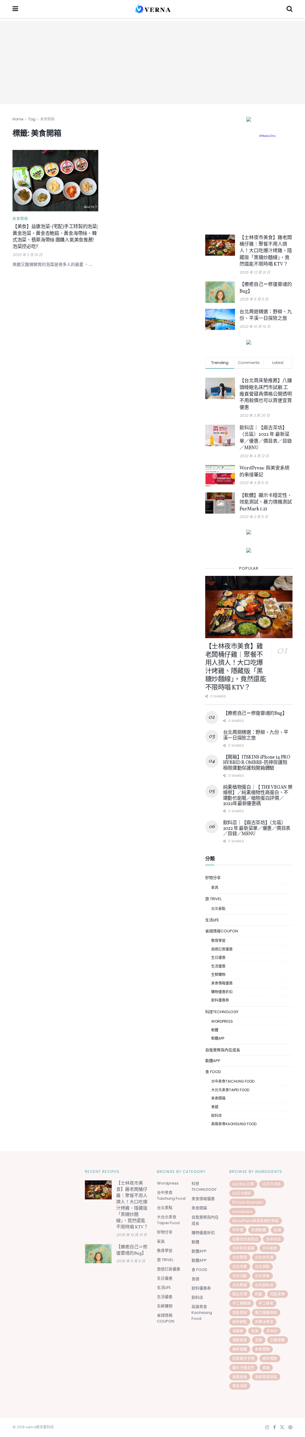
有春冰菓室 (264, 1321)
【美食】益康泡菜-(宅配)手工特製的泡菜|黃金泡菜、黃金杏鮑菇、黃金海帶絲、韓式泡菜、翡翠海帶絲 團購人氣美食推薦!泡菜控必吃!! (55, 237)
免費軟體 (258, 1230)
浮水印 (272, 1331)
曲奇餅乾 (239, 1321)
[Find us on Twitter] (282, 1427)
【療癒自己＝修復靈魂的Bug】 (255, 713)
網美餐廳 (239, 1349)
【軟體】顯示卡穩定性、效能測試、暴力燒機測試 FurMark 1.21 (265, 502)
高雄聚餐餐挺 (266, 1376)
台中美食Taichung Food (232, 1081)
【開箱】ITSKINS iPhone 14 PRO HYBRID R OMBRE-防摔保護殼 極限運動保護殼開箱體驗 (256, 763)
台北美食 (262, 1275)
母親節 (238, 1331)
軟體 (214, 1030)
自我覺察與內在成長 (222, 1050)
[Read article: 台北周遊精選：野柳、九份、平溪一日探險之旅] (220, 319)
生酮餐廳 (277, 1340)
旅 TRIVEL (213, 899)
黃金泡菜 (239, 1385)
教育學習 (218, 940)
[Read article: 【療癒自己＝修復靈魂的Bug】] (220, 292)
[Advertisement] (152, 62)
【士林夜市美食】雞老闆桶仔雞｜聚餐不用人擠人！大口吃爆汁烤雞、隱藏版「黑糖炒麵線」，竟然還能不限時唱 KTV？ (265, 251)
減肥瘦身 (239, 1340)
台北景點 (218, 908)
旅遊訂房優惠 (222, 949)
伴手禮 (238, 1230)
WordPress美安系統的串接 (255, 1220)
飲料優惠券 (220, 1000)
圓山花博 (239, 1294)
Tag (31, 119)
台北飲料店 (264, 1285)
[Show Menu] (15, 9)
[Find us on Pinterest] (290, 1427)
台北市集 (239, 1266)
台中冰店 (273, 1239)
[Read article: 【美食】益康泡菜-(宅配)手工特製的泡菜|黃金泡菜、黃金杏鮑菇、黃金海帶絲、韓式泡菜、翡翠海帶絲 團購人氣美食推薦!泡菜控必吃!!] (55, 180)
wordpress (242, 1211)
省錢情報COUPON (221, 931)
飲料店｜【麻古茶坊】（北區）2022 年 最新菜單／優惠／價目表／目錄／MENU (265, 438)
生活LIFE (212, 920)
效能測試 (239, 1312)
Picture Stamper (247, 1202)
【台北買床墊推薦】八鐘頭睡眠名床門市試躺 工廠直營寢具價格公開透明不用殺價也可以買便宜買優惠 (265, 394)
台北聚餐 (239, 1285)
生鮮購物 (218, 974)
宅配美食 (277, 1294)
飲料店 (216, 1115)
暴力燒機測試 (266, 1312)
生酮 (258, 1340)
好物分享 (213, 878)
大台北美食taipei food (230, 1089)
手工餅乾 (266, 1303)
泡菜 (255, 1331)
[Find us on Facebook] (274, 1427)
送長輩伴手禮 (243, 1358)
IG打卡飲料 (241, 1193)
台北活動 (239, 1275)
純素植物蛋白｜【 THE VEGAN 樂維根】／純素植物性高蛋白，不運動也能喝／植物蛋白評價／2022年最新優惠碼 (257, 795)
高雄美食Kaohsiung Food (233, 1123)
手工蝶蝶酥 (241, 1303)
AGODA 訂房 (243, 1184)
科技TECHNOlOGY (222, 1012)
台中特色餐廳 (243, 1248)
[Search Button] (289, 9)
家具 (214, 887)
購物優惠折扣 (222, 991)
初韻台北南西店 (245, 1239)
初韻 (277, 1230)
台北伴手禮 (264, 1257)
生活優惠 (218, 966)
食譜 (214, 1106)
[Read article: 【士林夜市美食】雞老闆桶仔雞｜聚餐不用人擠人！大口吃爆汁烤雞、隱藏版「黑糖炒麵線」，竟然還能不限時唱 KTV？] (220, 245)
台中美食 (269, 1248)
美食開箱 (47, 119)
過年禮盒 (269, 1358)
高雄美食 (239, 1376)
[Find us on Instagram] (267, 1427)
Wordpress (222, 1021)
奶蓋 (258, 1294)
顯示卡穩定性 (243, 1367)
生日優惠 (218, 957)
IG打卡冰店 (271, 1184)
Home (18, 119)
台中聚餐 (239, 1257)
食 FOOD (213, 1072)
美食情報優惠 (222, 983)
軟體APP (217, 1038)
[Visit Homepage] (152, 9)
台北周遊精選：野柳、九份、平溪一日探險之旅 (265, 315)
